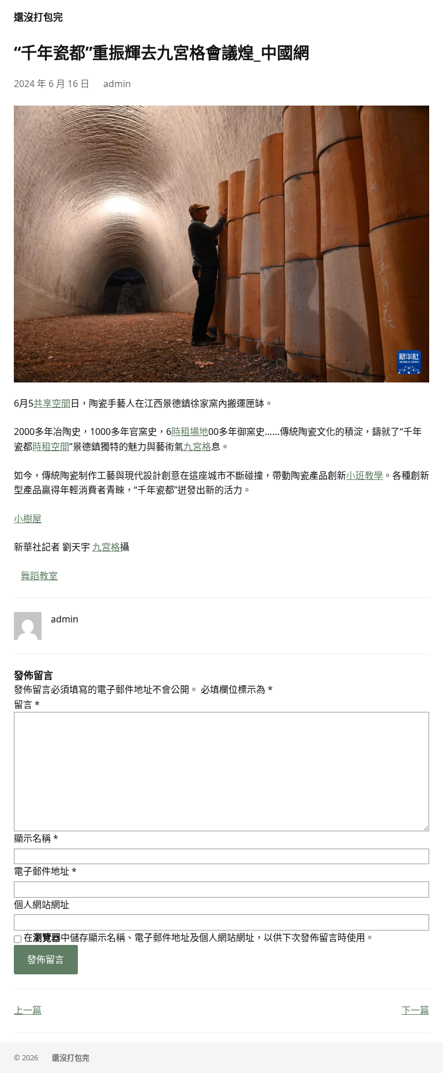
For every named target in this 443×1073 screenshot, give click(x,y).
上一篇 (28, 1010)
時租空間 (50, 446)
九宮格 (197, 446)
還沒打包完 (38, 17)
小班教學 (364, 475)
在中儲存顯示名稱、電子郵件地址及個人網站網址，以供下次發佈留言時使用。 (199, 937)
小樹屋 (28, 518)
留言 (27, 704)
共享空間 (51, 403)
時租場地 (189, 431)
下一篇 (415, 1010)
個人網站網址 (41, 904)
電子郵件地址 (45, 871)
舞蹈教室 (39, 575)
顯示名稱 (36, 838)
